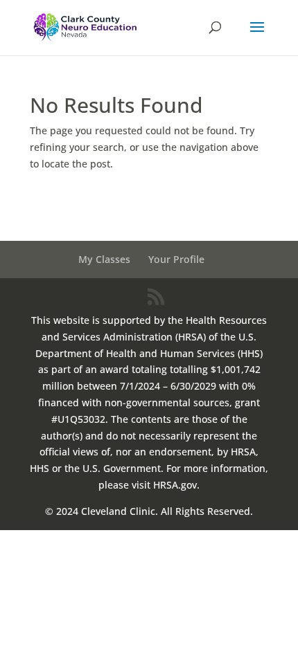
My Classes (104, 259)
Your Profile (176, 259)
